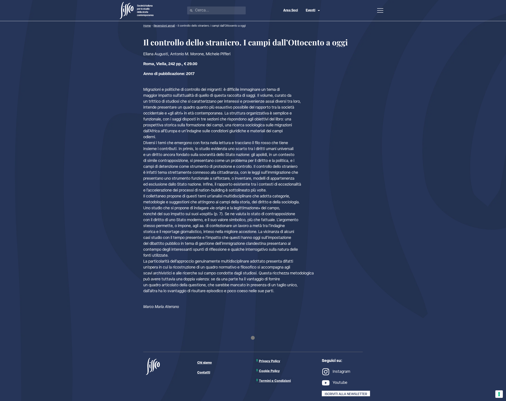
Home (147, 25)
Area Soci (290, 10)
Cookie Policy (269, 371)
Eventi (310, 10)
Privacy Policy (269, 361)
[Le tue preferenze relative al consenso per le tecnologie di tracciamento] (499, 394)
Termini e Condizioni (275, 381)
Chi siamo (204, 362)
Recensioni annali (164, 25)
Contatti (203, 372)
